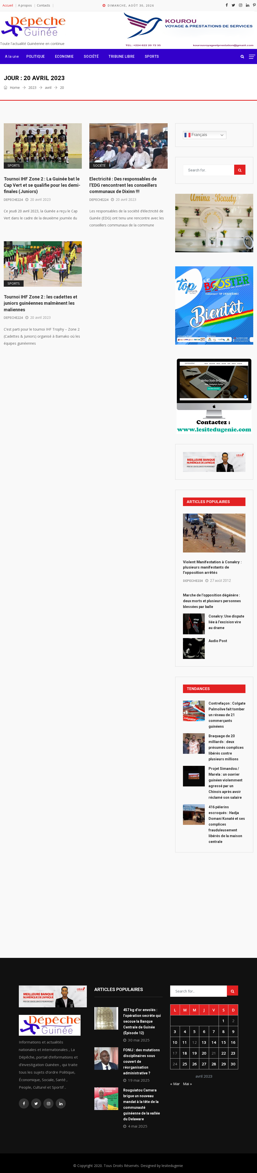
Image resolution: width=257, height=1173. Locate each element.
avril (48, 87)
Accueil (8, 5)
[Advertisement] (214, 893)
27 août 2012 (220, 581)
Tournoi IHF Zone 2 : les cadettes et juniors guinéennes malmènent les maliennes (40, 303)
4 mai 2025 (137, 1126)
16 (233, 1042)
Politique (35, 56)
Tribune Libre (122, 56)
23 (233, 1053)
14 (214, 1042)
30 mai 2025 (139, 1039)
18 (184, 1053)
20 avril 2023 (40, 199)
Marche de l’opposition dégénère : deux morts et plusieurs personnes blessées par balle (212, 601)
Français (198, 135)
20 (204, 1053)
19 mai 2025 (139, 1080)
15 (223, 1042)
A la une (12, 56)
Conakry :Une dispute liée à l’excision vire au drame (226, 622)
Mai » (187, 1083)
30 (233, 1063)
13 (204, 1042)
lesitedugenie (172, 1165)
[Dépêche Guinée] (33, 27)
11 (184, 1042)
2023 (32, 87)
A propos (25, 5)
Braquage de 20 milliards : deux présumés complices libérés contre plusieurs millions (226, 747)
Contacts (43, 5)
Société (91, 56)
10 (175, 1042)
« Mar (175, 1083)
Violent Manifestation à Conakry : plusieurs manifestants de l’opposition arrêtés (212, 567)
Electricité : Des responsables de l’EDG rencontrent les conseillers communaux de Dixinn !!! (123, 185)
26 (194, 1063)
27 (204, 1063)
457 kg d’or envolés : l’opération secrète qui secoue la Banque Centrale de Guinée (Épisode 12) (142, 1021)
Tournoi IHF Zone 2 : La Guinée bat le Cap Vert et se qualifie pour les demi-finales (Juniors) (42, 185)
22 (223, 1053)
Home (14, 87)
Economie (64, 56)
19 (194, 1053)
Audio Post (218, 641)
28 (214, 1063)
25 (184, 1063)
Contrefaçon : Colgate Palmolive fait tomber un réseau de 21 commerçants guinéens (227, 714)
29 (223, 1063)
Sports (152, 56)
